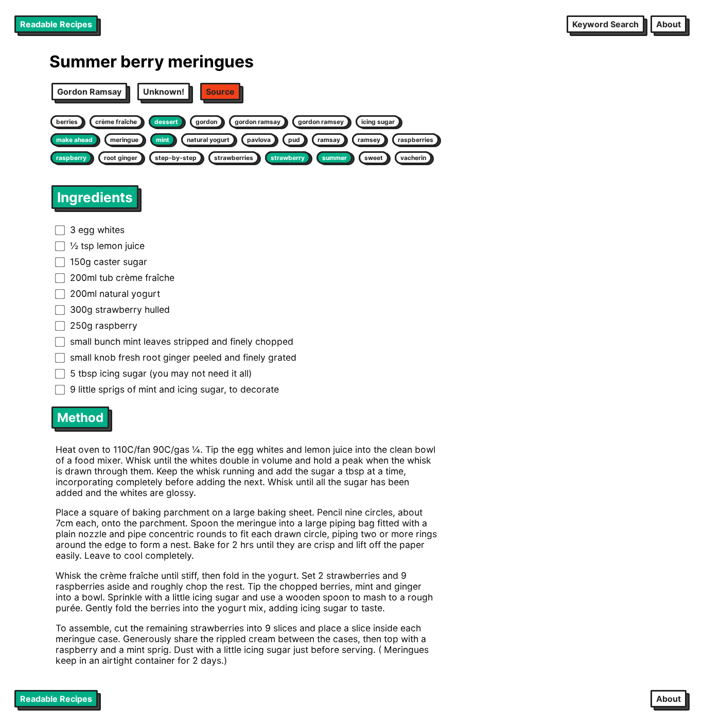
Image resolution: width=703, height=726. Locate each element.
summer (334, 158)
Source (220, 91)
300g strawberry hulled (120, 309)
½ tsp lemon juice (107, 245)
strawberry (288, 158)
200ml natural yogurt (115, 293)
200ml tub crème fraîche (122, 277)
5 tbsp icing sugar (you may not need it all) (161, 373)
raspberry (71, 158)
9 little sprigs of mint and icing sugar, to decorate (174, 389)
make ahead (74, 140)
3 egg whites (97, 229)
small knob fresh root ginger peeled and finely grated (183, 357)
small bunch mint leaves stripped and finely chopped (181, 341)
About (668, 24)
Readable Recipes (56, 24)
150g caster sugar (108, 261)
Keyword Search (605, 24)
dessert (166, 122)
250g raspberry (103, 325)
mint (162, 140)
